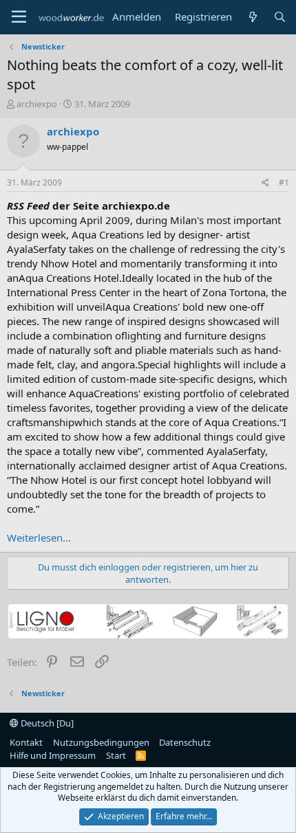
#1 (284, 182)
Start (116, 755)
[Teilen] (265, 183)
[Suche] (279, 17)
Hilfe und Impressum (53, 755)
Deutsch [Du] (46, 723)
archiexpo (37, 104)
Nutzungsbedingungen (101, 742)
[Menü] (19, 17)
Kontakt (26, 742)
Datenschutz (185, 742)
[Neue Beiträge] (252, 17)
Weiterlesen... (39, 537)
